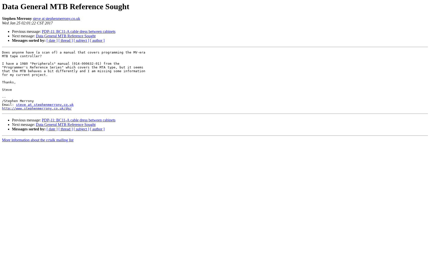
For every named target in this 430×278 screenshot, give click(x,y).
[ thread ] (65, 40)
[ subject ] (81, 40)
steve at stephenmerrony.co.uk (56, 18)
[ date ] (52, 40)
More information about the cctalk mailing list (37, 140)
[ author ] (97, 40)
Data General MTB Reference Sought (66, 36)
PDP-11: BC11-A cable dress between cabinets (78, 31)
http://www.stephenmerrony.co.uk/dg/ (37, 108)
